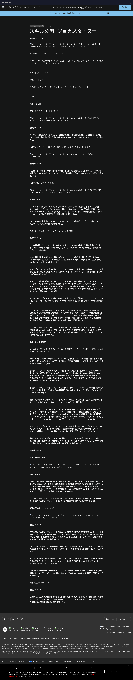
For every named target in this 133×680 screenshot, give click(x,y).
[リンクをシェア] (43, 38)
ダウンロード (13, 638)
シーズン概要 (98, 7)
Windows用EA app (33, 638)
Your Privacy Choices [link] (39, 661)
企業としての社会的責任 (63, 661)
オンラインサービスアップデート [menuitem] (85, 661)
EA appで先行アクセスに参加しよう (84, 7)
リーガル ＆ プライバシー (17, 661)
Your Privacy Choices (114, 671)
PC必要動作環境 (71, 7)
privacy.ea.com (52, 646)
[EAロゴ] (5, 629)
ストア (62, 7)
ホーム (4, 638)
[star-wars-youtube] (13, 619)
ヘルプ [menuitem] (4, 661)
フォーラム (47, 7)
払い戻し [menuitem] (50, 661)
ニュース (55, 7)
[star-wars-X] (9, 619)
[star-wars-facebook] (4, 619)
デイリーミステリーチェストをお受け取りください (65, 13)
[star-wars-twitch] (22, 619)
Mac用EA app (45, 638)
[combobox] (109, 619)
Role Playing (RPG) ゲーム (60, 638)
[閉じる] (108, 13)
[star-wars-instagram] (17, 619)
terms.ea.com (20, 646)
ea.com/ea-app (79, 646)
